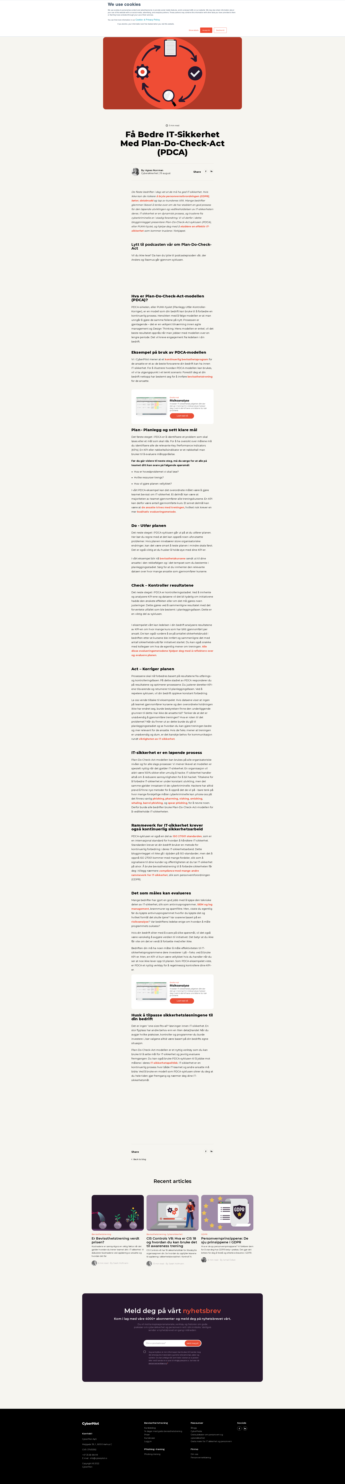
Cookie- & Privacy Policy (148, 19)
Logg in (148, 1441)
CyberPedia (196, 1431)
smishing (196, 798)
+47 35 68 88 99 (90, 1455)
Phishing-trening (152, 1454)
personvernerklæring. (158, 1363)
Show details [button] (194, 30)
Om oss (194, 1454)
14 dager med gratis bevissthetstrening (163, 1431)
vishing (184, 798)
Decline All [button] (220, 30)
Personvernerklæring (201, 1457)
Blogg (194, 1428)
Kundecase (149, 1438)
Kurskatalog (150, 1428)
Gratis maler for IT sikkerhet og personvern (211, 1441)
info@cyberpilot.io (98, 1458)
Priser (147, 1434)
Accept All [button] (206, 30)
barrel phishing (153, 803)
